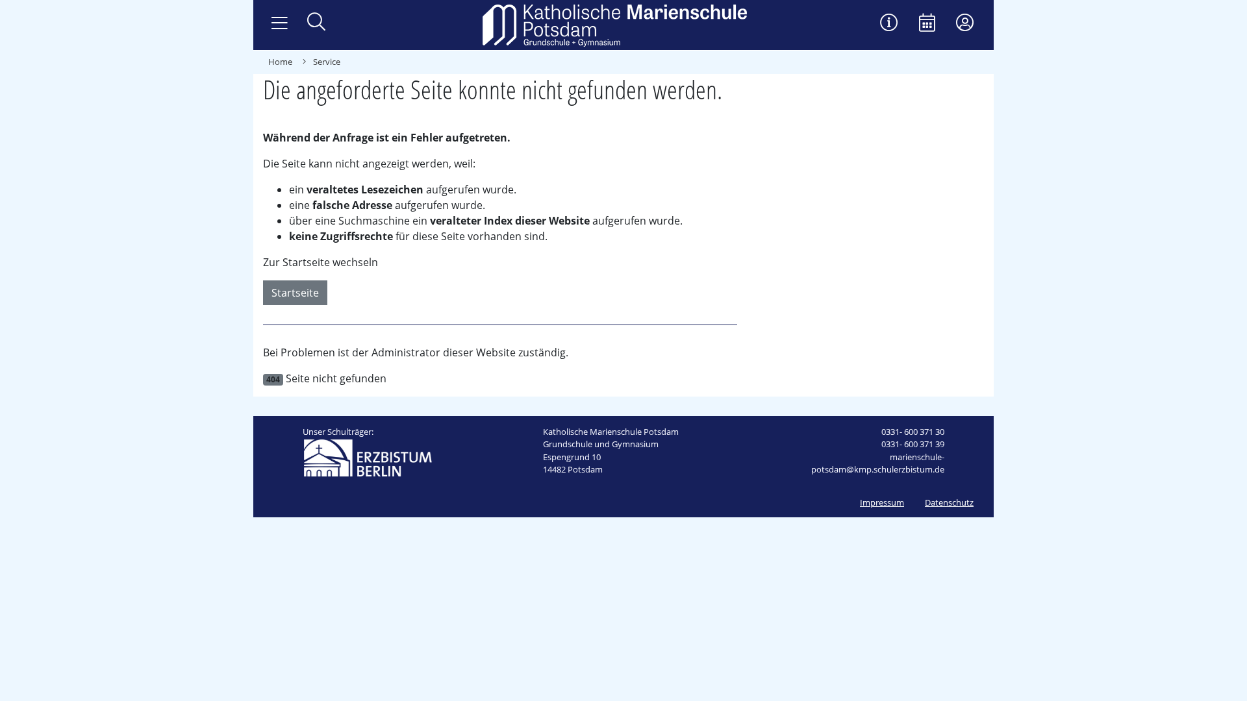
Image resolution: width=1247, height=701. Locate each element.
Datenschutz (949, 502)
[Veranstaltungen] (927, 23)
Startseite (295, 293)
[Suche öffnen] (316, 23)
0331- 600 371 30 (912, 431)
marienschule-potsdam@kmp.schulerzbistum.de (877, 463)
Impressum (882, 502)
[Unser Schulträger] (368, 457)
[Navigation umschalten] (279, 23)
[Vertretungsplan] (889, 23)
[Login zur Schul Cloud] (965, 23)
